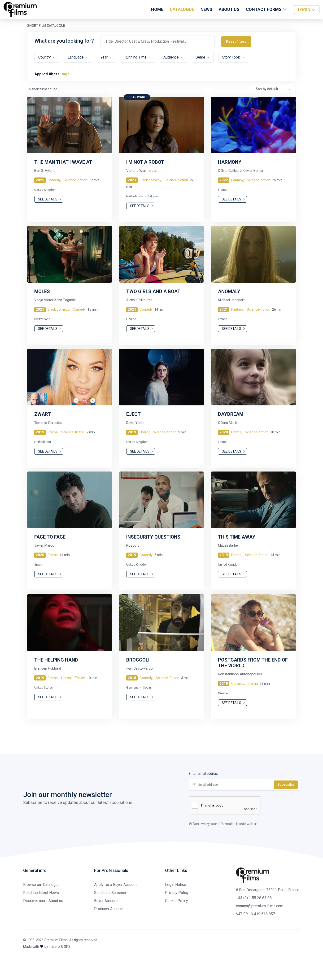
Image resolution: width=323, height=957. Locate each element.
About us (229, 9)
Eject (133, 414)
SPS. (67, 946)
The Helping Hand (56, 660)
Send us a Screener (110, 892)
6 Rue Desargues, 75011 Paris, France (267, 890)
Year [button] (104, 57)
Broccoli (137, 660)
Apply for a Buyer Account (115, 884)
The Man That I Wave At (63, 162)
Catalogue (182, 9)
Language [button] (76, 57)
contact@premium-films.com (259, 906)
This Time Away (236, 537)
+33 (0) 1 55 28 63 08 (254, 898)
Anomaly (229, 291)
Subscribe (285, 784)
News (206, 9)
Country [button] (45, 57)
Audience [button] (171, 57)
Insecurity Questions (153, 537)
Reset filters (236, 41)
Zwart (42, 414)
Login (304, 9)
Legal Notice (175, 884)
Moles (42, 291)
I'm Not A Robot (145, 162)
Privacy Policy (177, 892)
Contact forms (264, 9)
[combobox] (273, 89)
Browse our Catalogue (41, 884)
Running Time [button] (136, 57)
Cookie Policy (176, 900)
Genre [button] (201, 57)
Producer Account (108, 909)
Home (157, 9)
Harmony (229, 162)
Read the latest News (41, 892)
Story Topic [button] (232, 57)
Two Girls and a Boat (153, 291)
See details (48, 199)
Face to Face (49, 537)
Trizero (54, 946)
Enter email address (203, 774)
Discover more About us (43, 900)
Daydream (230, 414)
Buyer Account (106, 900)
